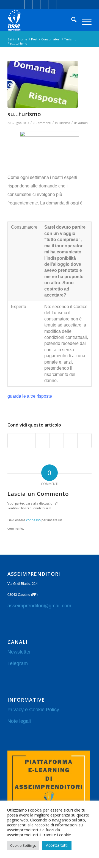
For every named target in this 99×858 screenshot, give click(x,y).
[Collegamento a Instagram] (52, 4)
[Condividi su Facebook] (15, 440)
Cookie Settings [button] (23, 845)
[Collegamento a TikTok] (76, 4)
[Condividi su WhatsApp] (43, 440)
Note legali (19, 721)
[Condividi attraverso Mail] (84, 440)
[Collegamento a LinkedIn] (36, 4)
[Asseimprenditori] (41, 20)
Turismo (64, 123)
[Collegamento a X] (44, 4)
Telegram (17, 663)
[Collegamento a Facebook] (28, 4)
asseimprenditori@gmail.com (39, 605)
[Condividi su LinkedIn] (57, 440)
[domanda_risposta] (42, 84)
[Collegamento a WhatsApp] (68, 4)
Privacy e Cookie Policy (33, 709)
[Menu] (84, 20)
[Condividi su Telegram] (71, 440)
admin (83, 123)
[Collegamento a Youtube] (60, 4)
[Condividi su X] (29, 440)
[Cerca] (71, 20)
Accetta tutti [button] (57, 845)
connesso (33, 520)
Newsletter (19, 652)
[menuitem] (71, 20)
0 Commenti (42, 123)
